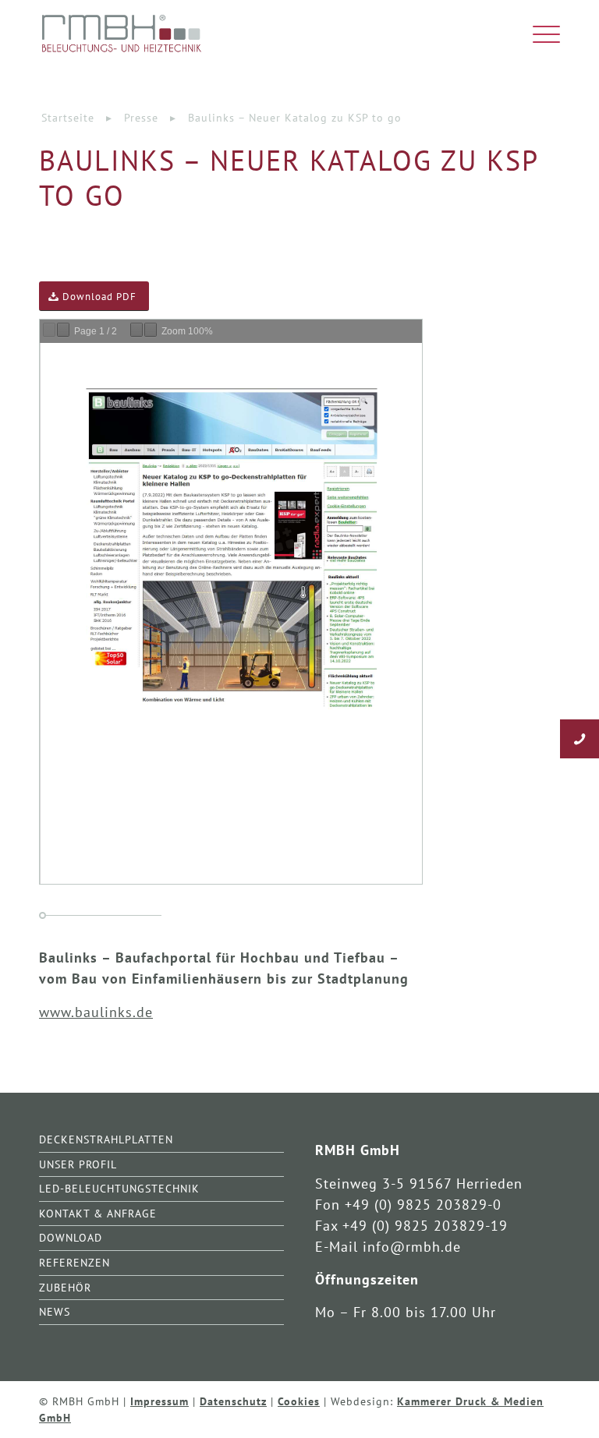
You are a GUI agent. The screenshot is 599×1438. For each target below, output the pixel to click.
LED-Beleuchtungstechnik (119, 1188)
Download (70, 1237)
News (54, 1311)
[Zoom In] (150, 330)
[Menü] (538, 35)
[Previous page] (49, 330)
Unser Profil (78, 1164)
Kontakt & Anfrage (98, 1213)
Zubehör (65, 1287)
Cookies (299, 1401)
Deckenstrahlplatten (106, 1139)
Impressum (159, 1401)
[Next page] (63, 330)
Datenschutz (233, 1401)
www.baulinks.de (96, 1012)
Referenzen (74, 1262)
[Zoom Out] (136, 330)
